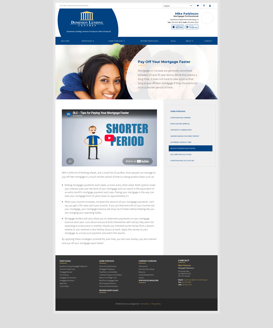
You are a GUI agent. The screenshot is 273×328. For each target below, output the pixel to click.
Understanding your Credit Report (184, 136)
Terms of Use (144, 304)
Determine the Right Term (180, 142)
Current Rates (64, 286)
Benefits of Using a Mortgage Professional (73, 266)
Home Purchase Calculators (182, 160)
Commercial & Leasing (146, 269)
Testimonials (143, 266)
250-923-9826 (176, 22)
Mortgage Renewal (66, 272)
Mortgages (87, 41)
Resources (142, 272)
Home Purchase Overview (180, 118)
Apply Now (63, 283)
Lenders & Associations (146, 275)
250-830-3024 (192, 22)
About (189, 41)
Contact (208, 41)
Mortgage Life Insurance (68, 278)
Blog (173, 41)
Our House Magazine (148, 280)
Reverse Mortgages (149, 41)
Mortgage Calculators (67, 280)
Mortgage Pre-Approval (180, 124)
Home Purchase (115, 41)
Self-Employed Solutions (180, 154)
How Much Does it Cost (67, 269)
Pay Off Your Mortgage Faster (182, 148)
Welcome (65, 41)
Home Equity (64, 275)
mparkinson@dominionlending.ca (184, 19)
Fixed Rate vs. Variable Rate (181, 130)
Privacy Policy (156, 304)
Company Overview (147, 261)
